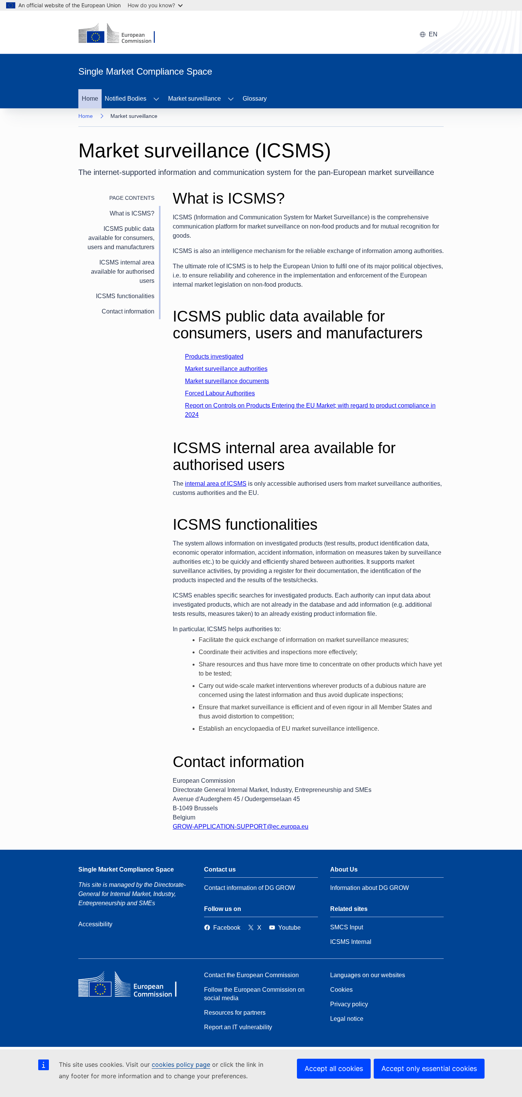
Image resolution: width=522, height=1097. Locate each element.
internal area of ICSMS (215, 483)
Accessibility (95, 924)
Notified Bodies (125, 98)
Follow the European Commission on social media (254, 993)
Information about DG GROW (369, 888)
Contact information (128, 311)
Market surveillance (194, 98)
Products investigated (214, 356)
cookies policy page (181, 1064)
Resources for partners (235, 1012)
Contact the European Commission (251, 975)
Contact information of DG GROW (249, 888)
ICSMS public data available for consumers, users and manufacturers (121, 237)
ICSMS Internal (350, 942)
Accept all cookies (334, 1068)
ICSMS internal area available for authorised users (122, 271)
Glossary (255, 98)
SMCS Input (346, 927)
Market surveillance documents (227, 381)
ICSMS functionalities (125, 296)
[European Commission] (133, 986)
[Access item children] (156, 98)
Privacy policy (349, 1004)
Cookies (341, 989)
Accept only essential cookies (429, 1068)
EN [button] (433, 34)
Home (90, 98)
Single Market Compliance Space (126, 869)
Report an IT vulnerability (238, 1027)
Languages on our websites (367, 975)
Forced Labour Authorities (220, 393)
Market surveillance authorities (226, 369)
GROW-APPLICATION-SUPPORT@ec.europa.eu (240, 826)
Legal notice (346, 1018)
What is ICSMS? (132, 213)
